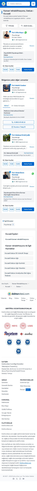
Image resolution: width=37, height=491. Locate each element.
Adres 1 (6, 105)
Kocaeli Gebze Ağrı (11, 258)
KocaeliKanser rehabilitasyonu (17, 239)
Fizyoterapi (16, 35)
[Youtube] (23, 479)
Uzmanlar (5, 382)
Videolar (4, 298)
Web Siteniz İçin (25, 386)
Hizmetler (5, 391)
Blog (10, 298)
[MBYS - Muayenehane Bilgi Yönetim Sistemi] (10, 326)
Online (16, 298)
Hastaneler (5, 394)
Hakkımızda (5, 402)
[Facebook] (13, 479)
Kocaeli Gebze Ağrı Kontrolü (15, 263)
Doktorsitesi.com (7, 425)
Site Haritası (5, 419)
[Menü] (33, 4)
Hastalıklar (5, 388)
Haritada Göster (8, 57)
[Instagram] (20, 479)
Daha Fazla (28, 70)
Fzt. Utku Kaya (17, 32)
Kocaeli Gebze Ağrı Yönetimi (15, 268)
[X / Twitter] (17, 479)
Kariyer (25, 389)
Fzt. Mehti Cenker (19, 85)
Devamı (32, 46)
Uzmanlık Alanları (7, 385)
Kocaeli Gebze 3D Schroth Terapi (16, 253)
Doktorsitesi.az (7, 429)
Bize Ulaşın (5, 406)
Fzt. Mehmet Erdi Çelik (21, 135)
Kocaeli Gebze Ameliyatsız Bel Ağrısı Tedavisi (18, 274)
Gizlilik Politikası (7, 409)
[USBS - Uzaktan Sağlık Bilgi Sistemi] (26, 326)
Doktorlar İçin (24, 382)
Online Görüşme (19, 106)
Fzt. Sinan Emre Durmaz (18, 174)
